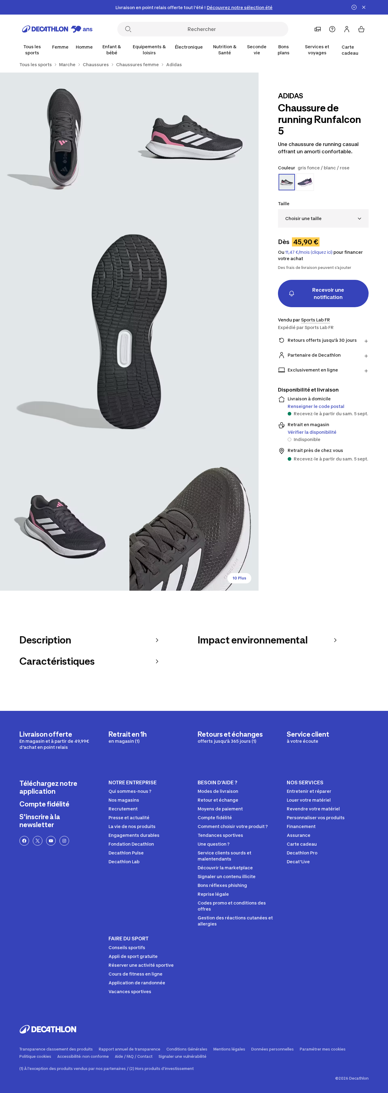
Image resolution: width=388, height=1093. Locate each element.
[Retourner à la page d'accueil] (57, 29)
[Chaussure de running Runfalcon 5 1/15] (194, 137)
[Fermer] (364, 7)
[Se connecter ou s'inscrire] (347, 29)
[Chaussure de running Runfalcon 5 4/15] (64, 526)
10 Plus (239, 578)
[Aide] (332, 29)
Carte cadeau (350, 50)
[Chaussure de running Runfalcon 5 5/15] (194, 526)
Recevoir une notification (328, 293)
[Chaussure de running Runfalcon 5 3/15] (129, 331)
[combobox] (323, 218)
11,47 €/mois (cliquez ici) (309, 252)
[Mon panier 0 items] (361, 29)
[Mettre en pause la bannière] (354, 7)
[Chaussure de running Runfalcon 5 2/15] (64, 137)
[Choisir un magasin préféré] (317, 29)
